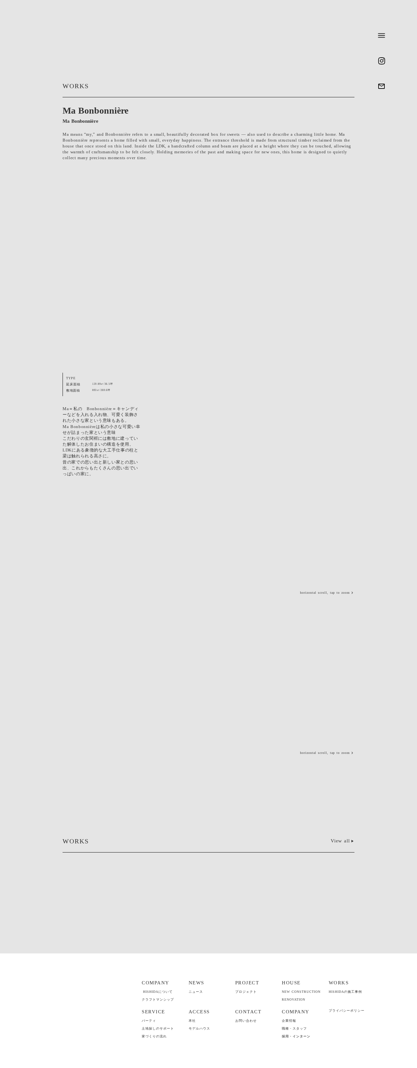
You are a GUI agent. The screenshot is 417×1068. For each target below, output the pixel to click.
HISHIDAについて (158, 991)
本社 (192, 1020)
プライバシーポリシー (347, 1010)
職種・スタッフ (294, 1028)
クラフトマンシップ (158, 999)
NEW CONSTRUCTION (301, 991)
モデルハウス (199, 1028)
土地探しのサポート (158, 1028)
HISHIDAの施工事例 (345, 991)
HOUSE (291, 982)
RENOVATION (293, 999)
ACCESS (199, 1011)
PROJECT (247, 982)
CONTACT (248, 1011)
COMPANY (155, 982)
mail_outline (381, 86)
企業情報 (289, 1020)
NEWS (196, 982)
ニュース (196, 991)
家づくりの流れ (154, 1036)
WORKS (339, 982)
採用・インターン (296, 1036)
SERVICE (153, 1011)
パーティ (149, 1020)
